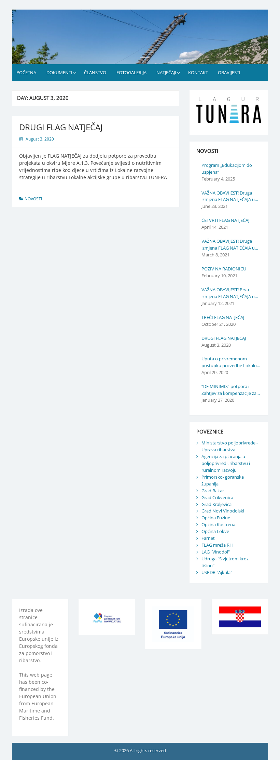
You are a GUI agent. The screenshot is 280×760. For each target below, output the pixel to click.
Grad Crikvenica (217, 497)
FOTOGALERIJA (131, 72)
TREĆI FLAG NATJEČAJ (222, 317)
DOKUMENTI (59, 72)
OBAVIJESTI (229, 72)
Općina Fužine (215, 518)
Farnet (208, 538)
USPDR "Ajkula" (216, 572)
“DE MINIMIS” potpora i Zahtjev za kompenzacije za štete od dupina (228, 390)
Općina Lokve (215, 531)
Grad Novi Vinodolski (222, 511)
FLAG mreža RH (217, 545)
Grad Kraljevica (216, 504)
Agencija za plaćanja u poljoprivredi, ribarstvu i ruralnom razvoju (225, 463)
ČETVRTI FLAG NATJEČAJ (225, 220)
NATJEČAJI (166, 72)
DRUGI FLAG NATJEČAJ (60, 127)
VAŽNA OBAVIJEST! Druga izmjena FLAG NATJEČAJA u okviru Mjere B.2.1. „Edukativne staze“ (228, 196)
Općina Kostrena (218, 524)
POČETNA (26, 72)
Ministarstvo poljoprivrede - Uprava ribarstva (229, 446)
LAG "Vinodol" (215, 552)
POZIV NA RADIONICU (223, 269)
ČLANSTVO (95, 72)
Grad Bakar (212, 491)
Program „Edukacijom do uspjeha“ (226, 168)
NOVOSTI (33, 199)
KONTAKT (198, 72)
